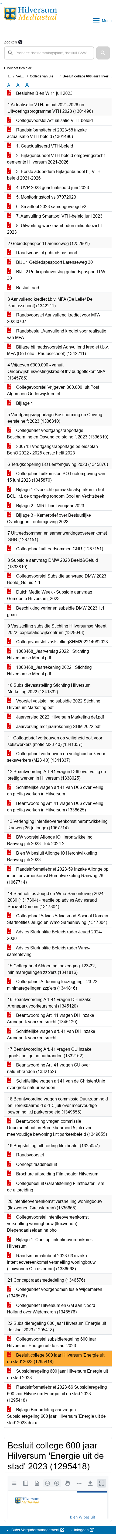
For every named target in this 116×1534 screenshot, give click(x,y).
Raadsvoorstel (29, 1155)
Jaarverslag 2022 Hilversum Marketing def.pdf (59, 717)
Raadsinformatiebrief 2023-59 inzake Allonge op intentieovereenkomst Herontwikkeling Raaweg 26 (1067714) (57, 875)
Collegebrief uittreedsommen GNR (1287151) (59, 549)
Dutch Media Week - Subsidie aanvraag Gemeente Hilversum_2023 (49, 595)
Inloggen (81, 1530)
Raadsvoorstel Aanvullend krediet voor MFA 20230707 (53, 318)
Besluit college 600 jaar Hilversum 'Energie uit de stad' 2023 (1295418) (55, 1358)
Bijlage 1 (24, 403)
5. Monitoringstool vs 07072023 (45, 197)
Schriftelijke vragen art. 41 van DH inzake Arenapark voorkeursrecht (51, 1034)
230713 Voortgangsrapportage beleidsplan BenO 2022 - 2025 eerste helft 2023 (52, 449)
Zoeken (10, 42)
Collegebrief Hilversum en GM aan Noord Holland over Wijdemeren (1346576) (51, 1308)
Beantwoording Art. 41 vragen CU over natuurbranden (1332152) (48, 1068)
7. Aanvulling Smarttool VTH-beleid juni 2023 (59, 216)
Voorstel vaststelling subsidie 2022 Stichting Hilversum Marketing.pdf (53, 704)
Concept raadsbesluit (36, 1164)
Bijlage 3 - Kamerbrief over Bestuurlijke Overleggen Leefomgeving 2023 (49, 518)
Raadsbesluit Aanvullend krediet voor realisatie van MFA (56, 334)
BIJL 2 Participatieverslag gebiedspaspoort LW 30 (56, 275)
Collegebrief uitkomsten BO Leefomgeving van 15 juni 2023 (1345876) (56, 476)
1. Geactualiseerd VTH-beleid (44, 146)
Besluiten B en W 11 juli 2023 (44, 93)
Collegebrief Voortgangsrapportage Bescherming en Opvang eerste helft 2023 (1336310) (57, 433)
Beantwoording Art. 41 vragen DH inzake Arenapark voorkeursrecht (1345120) (50, 1018)
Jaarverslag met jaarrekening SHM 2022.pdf (57, 726)
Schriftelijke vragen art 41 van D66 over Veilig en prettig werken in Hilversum (55, 790)
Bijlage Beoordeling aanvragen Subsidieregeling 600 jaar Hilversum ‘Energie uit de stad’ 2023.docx (56, 1416)
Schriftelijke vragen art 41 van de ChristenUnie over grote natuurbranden (56, 1084)
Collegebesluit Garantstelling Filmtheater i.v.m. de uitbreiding (56, 1186)
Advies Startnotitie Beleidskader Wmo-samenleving (48, 951)
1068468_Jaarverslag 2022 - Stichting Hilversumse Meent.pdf (48, 654)
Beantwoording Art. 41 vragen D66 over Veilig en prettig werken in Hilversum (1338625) (55, 806)
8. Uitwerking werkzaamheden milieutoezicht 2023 (54, 228)
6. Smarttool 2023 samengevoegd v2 (50, 206)
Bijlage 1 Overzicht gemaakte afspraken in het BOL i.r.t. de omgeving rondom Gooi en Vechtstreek (55, 492)
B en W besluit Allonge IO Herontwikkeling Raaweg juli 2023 (52, 856)
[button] (103, 52)
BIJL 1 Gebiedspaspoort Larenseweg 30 (54, 262)
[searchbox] (49, 52)
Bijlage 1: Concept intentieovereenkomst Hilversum (50, 1242)
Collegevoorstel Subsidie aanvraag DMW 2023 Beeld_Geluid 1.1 (56, 579)
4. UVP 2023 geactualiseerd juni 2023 (52, 187)
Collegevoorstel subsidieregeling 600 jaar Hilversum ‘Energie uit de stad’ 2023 (51, 1342)
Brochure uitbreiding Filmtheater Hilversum (56, 1174)
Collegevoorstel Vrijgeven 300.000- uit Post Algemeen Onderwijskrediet (53, 390)
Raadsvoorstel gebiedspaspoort (46, 252)
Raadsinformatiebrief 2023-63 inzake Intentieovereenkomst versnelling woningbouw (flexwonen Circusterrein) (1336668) (51, 1262)
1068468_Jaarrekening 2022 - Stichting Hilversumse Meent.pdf (49, 670)
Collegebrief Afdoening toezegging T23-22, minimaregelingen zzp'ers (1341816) (52, 984)
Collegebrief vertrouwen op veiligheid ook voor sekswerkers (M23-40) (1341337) (56, 757)
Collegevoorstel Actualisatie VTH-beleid (54, 120)
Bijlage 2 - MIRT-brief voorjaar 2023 (49, 505)
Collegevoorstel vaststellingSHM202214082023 (61, 641)
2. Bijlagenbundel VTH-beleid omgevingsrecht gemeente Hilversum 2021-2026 (56, 158)
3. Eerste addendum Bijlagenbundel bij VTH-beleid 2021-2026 (54, 174)
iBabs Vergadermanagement (34, 1530)
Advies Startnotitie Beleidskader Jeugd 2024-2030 (54, 935)
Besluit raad (27, 288)
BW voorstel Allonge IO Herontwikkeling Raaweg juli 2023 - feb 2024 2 (50, 840)
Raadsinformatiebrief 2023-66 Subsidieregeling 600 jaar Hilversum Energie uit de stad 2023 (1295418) (57, 1394)
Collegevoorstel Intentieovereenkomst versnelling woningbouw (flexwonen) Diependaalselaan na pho (47, 1223)
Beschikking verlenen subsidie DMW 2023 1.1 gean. (55, 611)
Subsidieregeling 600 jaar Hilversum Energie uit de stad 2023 (57, 1374)
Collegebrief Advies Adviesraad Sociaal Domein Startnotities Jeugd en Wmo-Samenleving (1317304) (57, 919)
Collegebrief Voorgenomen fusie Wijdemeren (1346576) (54, 1292)
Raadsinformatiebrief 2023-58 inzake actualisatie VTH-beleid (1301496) (47, 133)
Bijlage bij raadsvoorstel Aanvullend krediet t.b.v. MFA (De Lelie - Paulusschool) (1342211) (58, 350)
